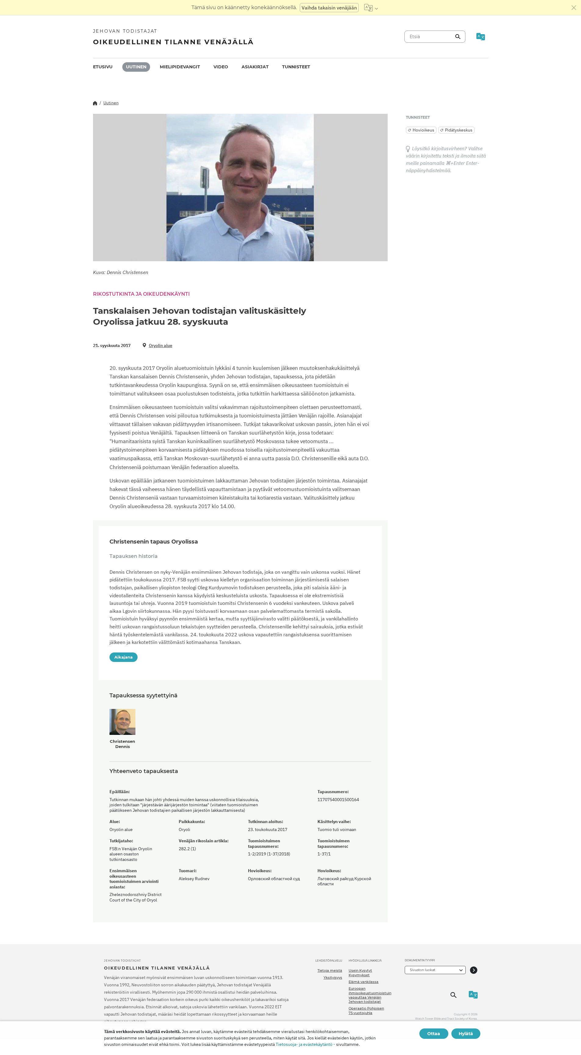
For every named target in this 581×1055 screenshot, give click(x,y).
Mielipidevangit (180, 67)
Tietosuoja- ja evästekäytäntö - (305, 1044)
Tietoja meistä (329, 970)
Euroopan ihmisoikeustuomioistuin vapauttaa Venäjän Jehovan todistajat (370, 995)
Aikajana (123, 657)
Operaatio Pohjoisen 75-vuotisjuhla (366, 1010)
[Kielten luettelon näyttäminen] (371, 7)
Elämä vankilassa (363, 982)
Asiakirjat (255, 67)
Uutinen (136, 67)
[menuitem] (102, 67)
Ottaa (433, 1033)
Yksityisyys (333, 977)
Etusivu (103, 67)
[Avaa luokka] (473, 970)
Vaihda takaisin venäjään (329, 8)
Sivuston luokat (422, 970)
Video (220, 67)
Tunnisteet (296, 67)
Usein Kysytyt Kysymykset (360, 972)
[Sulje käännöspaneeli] (573, 7)
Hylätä (466, 1033)
